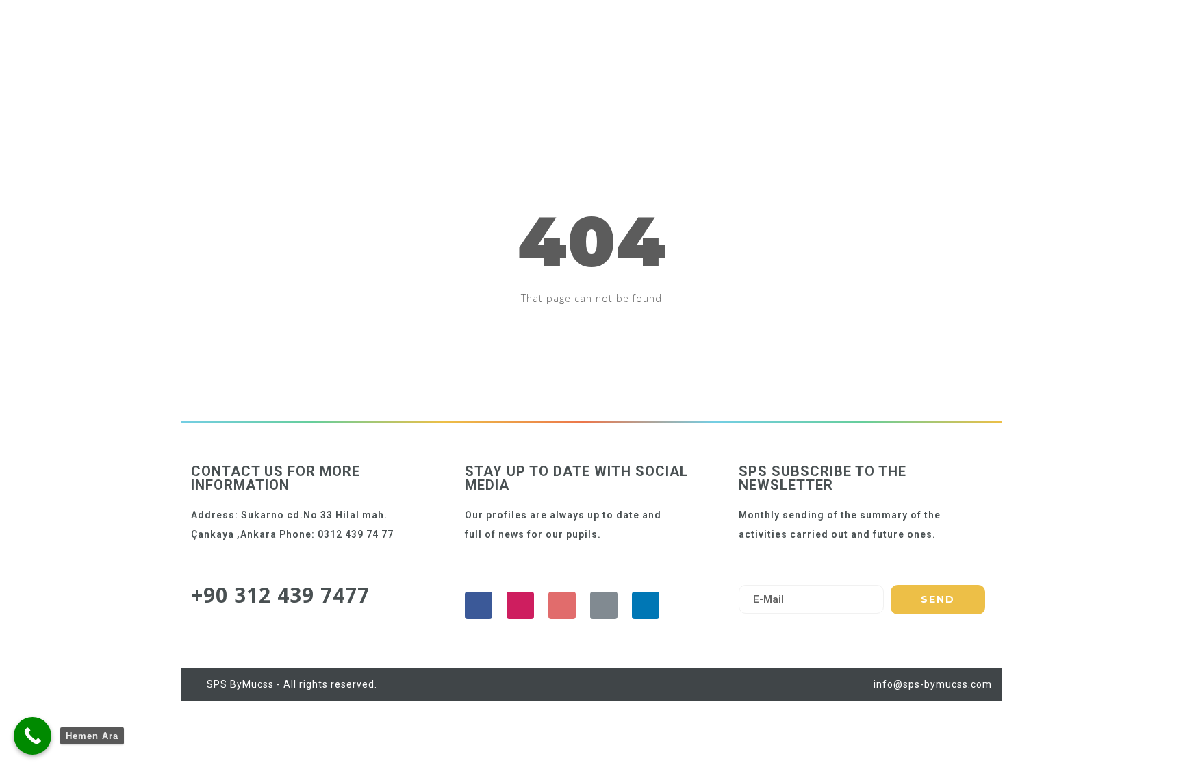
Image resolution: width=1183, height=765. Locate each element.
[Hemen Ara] (32, 736)
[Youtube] (562, 605)
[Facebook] (478, 605)
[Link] (604, 605)
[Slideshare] (645, 605)
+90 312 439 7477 (280, 595)
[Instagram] (520, 605)
